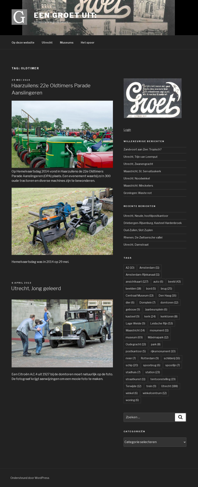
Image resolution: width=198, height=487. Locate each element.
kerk (150, 316)
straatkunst (135, 379)
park (155, 344)
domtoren (169, 302)
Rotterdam (150, 358)
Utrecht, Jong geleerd (36, 288)
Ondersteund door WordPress (29, 477)
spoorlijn (172, 365)
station (152, 372)
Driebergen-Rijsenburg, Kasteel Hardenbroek (153, 223)
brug (166, 288)
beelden (133, 288)
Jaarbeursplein (156, 309)
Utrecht (47, 42)
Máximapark (158, 337)
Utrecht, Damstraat (136, 244)
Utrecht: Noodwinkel (137, 178)
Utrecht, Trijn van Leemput (141, 156)
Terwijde (133, 386)
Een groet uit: (65, 15)
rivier (131, 358)
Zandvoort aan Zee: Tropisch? (143, 149)
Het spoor (87, 42)
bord (151, 288)
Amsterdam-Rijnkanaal (143, 274)
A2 (130, 267)
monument (159, 330)
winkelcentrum (155, 393)
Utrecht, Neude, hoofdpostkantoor (146, 215)
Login (127, 129)
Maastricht (135, 330)
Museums (66, 42)
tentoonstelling (163, 379)
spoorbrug (151, 365)
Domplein (147, 302)
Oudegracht (136, 344)
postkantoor (136, 351)
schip (132, 365)
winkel (132, 393)
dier (130, 302)
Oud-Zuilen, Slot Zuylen (138, 230)
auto (158, 281)
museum (134, 337)
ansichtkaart (137, 281)
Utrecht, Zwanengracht (138, 163)
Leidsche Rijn (161, 323)
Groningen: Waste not (138, 193)
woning (132, 400)
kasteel (132, 316)
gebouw (133, 309)
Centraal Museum (140, 295)
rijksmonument (163, 351)
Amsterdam (149, 267)
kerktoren (169, 316)
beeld (174, 281)
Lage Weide (135, 323)
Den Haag (167, 295)
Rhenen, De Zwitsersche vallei (143, 237)
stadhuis (133, 372)
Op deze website (23, 42)
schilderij (172, 358)
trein (151, 386)
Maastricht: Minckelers (138, 185)
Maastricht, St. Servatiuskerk (142, 171)
